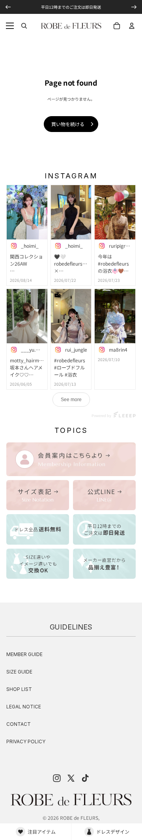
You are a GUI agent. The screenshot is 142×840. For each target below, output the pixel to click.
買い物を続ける (67, 124)
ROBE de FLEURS (79, 817)
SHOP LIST (19, 689)
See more (71, 399)
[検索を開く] (24, 26)
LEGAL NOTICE (23, 707)
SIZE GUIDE (19, 672)
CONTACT (18, 724)
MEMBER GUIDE (24, 654)
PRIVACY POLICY (25, 741)
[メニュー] (10, 26)
